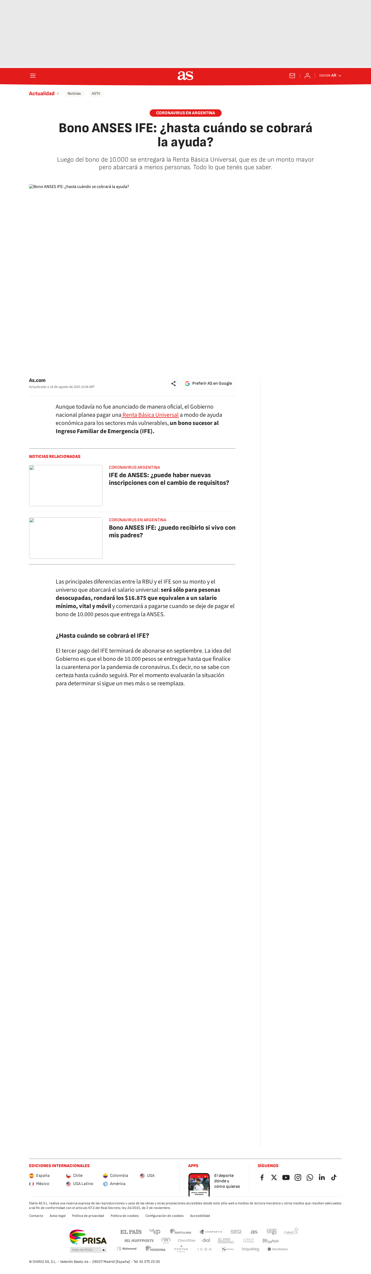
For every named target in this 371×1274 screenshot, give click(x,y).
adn (272, 1231)
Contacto (36, 1216)
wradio (166, 1240)
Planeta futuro (248, 1240)
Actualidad (42, 93)
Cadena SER (236, 1231)
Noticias (74, 93)
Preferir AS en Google (212, 383)
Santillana (180, 1231)
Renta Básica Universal (150, 415)
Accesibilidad (200, 1216)
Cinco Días (187, 1240)
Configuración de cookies (164, 1216)
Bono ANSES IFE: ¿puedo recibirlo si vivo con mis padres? (172, 531)
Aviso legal (57, 1216)
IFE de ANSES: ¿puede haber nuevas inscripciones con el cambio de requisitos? (169, 479)
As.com (37, 380)
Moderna (155, 1249)
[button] (173, 383)
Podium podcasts (181, 1249)
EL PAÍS (131, 1231)
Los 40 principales (154, 1231)
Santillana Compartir (210, 1231)
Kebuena (270, 1240)
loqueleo (250, 1249)
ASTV (96, 93)
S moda (227, 1249)
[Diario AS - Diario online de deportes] (185, 75)
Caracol (291, 1231)
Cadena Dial (207, 1240)
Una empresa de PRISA (88, 1237)
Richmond (126, 1248)
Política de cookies (125, 1216)
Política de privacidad (88, 1216)
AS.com (254, 1231)
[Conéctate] (307, 75)
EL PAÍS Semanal (225, 1240)
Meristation (278, 1249)
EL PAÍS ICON (204, 1249)
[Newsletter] (292, 75)
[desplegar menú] (33, 75)
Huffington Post (139, 1240)
